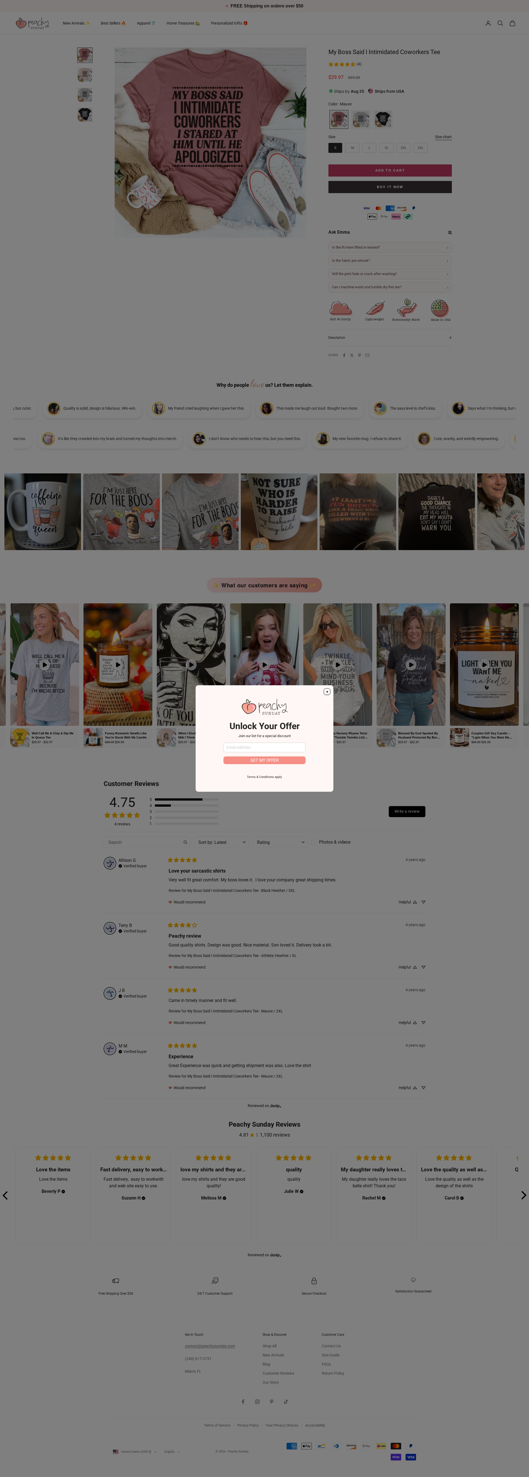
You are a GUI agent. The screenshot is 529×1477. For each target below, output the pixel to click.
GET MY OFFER (264, 760)
